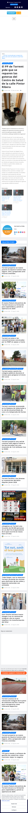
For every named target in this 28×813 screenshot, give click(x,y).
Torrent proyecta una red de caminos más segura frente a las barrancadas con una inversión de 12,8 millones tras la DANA (14, 445)
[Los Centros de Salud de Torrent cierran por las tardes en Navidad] (18, 193)
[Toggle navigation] (14, 18)
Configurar (14, 810)
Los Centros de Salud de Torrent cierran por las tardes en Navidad (17, 198)
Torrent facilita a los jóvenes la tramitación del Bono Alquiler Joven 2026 (13, 480)
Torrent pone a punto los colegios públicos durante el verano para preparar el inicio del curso (14, 374)
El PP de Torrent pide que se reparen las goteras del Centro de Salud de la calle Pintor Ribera (12, 57)
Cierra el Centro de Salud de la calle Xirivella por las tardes (6, 198)
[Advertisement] (14, 35)
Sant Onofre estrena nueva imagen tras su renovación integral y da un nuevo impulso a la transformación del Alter (13, 618)
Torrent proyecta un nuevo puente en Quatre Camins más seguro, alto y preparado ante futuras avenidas (14, 270)
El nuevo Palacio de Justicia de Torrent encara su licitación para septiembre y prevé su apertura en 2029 (14, 306)
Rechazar (14, 806)
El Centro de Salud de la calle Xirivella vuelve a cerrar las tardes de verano (6, 212)
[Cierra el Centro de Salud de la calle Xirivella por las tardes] (7, 193)
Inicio (3, 53)
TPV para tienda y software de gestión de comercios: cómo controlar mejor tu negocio (14, 755)
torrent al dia (7, 90)
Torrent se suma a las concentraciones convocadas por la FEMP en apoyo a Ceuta (13, 340)
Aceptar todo (14, 803)
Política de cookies (6, 800)
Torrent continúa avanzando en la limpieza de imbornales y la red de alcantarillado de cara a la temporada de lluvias (14, 409)
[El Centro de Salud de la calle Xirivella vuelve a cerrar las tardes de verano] (7, 207)
